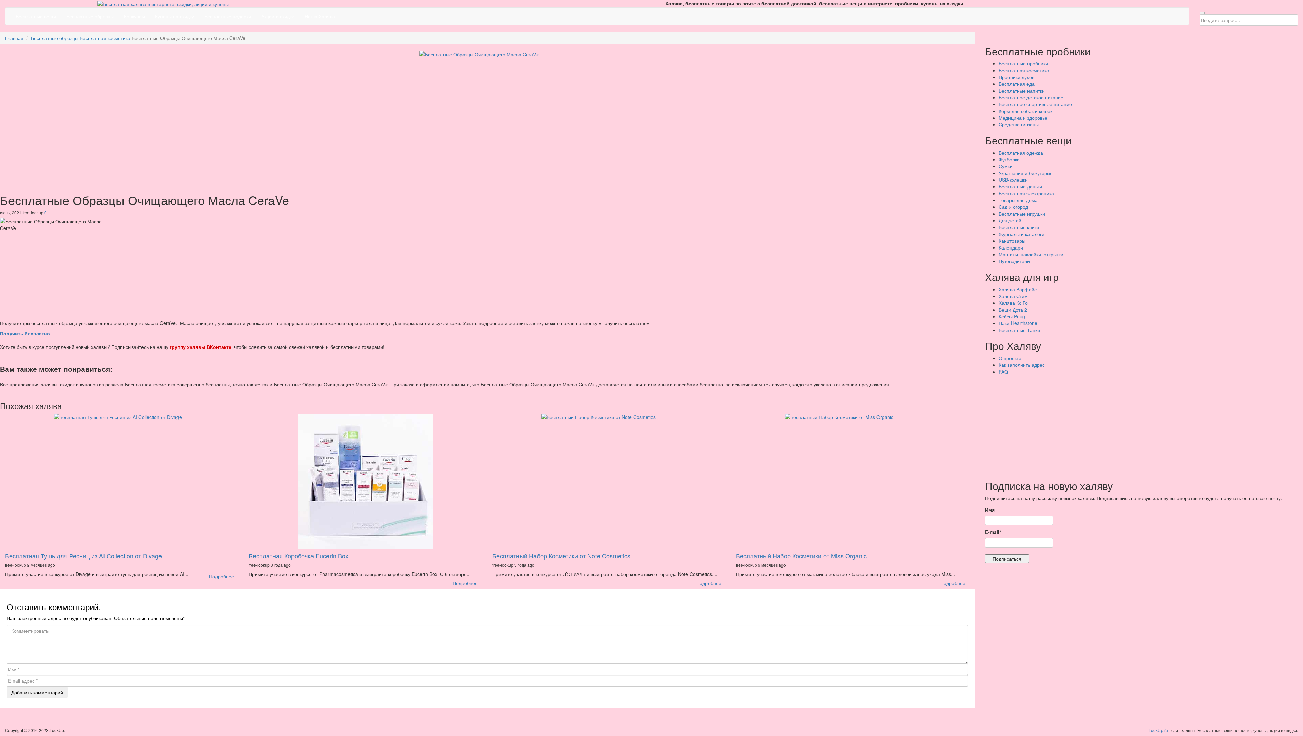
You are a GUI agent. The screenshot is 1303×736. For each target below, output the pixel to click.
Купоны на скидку (174, 16)
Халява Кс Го (1013, 302)
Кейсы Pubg (1012, 316)
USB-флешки (1013, 179)
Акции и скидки (278, 16)
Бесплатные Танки (1019, 329)
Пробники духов (1016, 77)
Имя (990, 509)
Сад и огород (1013, 206)
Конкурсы (134, 16)
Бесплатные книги (1019, 227)
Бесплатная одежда (1021, 152)
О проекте (1010, 358)
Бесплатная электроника (1026, 193)
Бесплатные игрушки (1022, 213)
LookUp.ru (1158, 730)
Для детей (1010, 220)
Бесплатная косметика (105, 38)
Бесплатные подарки (227, 16)
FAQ (1003, 371)
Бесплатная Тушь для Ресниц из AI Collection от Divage (83, 555)
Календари (1011, 247)
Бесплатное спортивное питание (1035, 104)
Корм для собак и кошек (1025, 110)
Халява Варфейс (1018, 289)
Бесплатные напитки (1022, 90)
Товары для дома (1018, 200)
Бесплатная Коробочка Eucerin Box (298, 555)
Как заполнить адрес (1022, 364)
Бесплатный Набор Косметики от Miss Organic (801, 555)
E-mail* (993, 532)
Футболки (1009, 159)
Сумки (1006, 166)
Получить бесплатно (25, 333)
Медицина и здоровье (1023, 117)
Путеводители (1014, 261)
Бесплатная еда (1017, 83)
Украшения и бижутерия (1026, 173)
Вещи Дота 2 (1013, 309)
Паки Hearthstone (1018, 323)
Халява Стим (1013, 296)
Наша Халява (320, 16)
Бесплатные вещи (36, 16)
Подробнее (221, 576)
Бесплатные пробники (1023, 63)
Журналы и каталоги (1021, 234)
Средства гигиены (1019, 124)
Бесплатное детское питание (1031, 97)
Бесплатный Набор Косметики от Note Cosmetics (561, 555)
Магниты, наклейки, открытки (1031, 254)
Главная (14, 38)
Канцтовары (1012, 240)
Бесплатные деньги (1020, 186)
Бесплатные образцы (90, 16)
